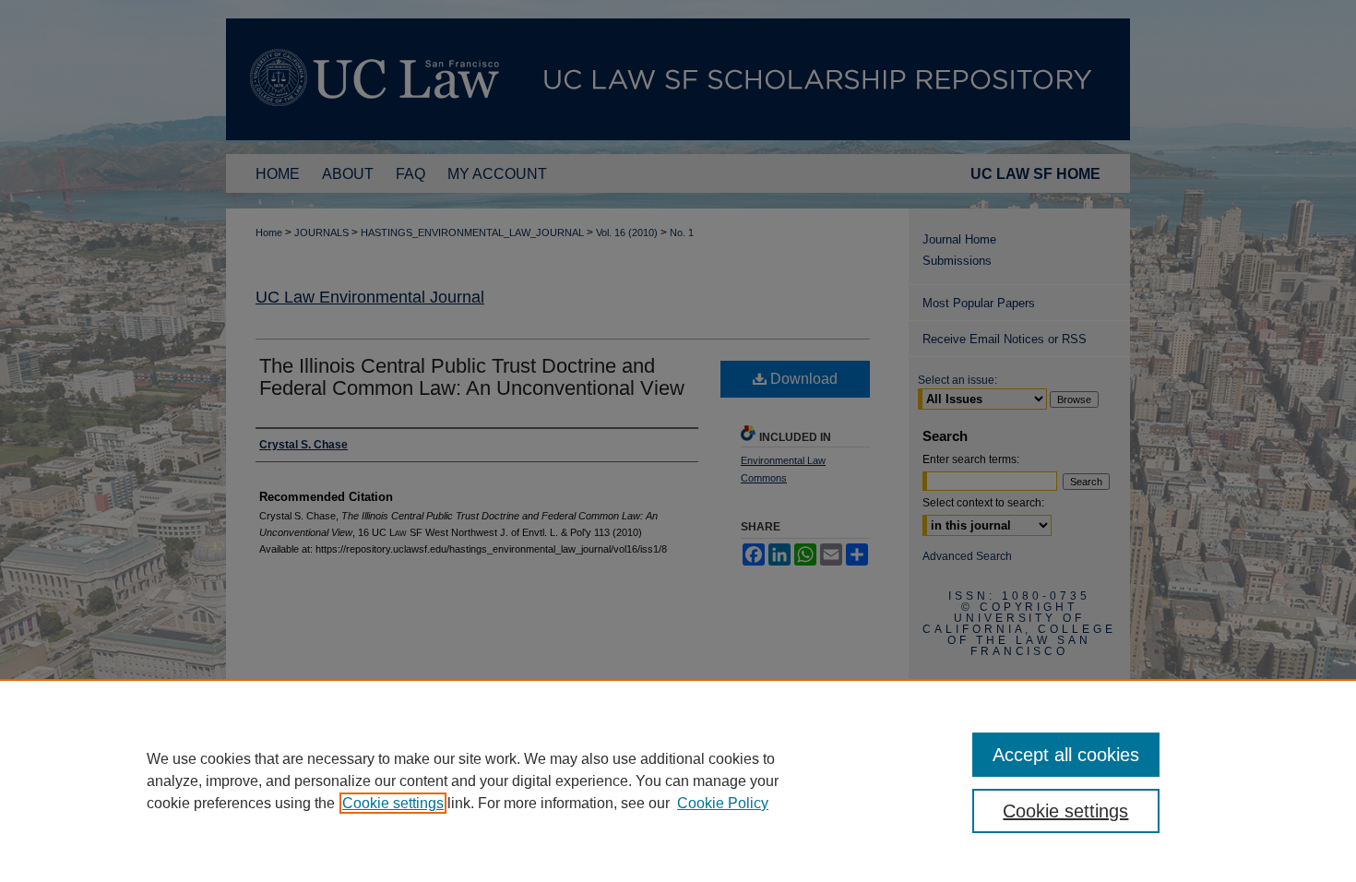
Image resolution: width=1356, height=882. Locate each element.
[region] (678, 780)
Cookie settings (393, 803)
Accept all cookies (1066, 755)
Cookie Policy (722, 803)
